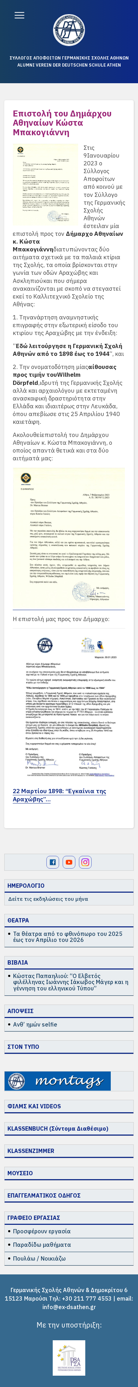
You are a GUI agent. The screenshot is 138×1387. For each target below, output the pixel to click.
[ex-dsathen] (69, 30)
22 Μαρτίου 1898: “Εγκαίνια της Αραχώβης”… (59, 795)
